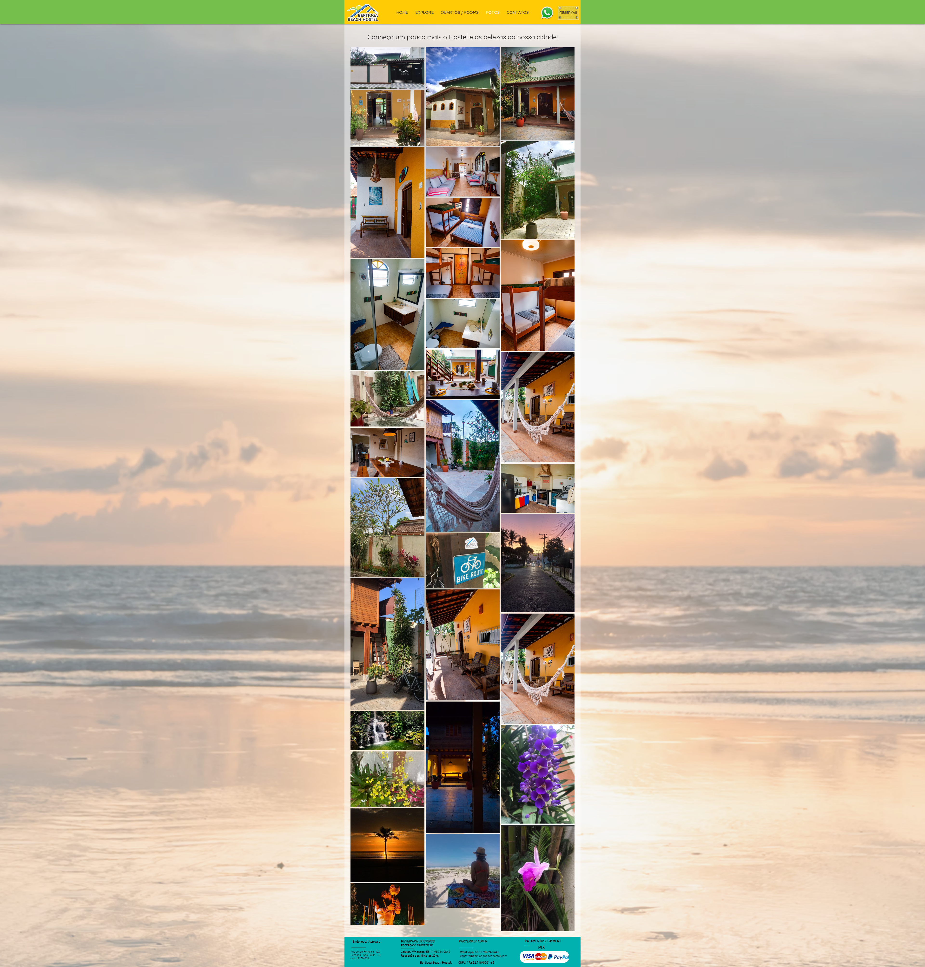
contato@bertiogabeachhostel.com (483, 956)
